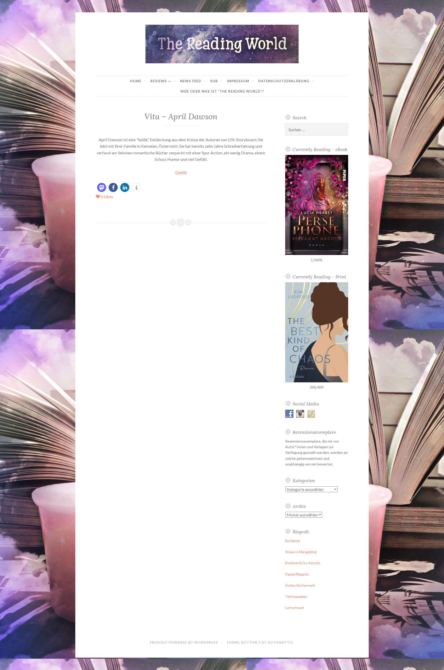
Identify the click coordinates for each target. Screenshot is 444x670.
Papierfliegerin (297, 574)
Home (135, 81)
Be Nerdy (292, 541)
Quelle (181, 172)
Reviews (158, 81)
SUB (214, 81)
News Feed (190, 81)
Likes (107, 196)
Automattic (280, 642)
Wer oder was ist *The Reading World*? (222, 91)
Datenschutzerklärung (283, 81)
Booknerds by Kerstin (302, 563)
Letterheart (294, 607)
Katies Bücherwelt (300, 585)
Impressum (238, 81)
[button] (101, 187)
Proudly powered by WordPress (184, 642)
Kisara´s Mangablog (301, 552)
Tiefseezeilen (296, 596)
